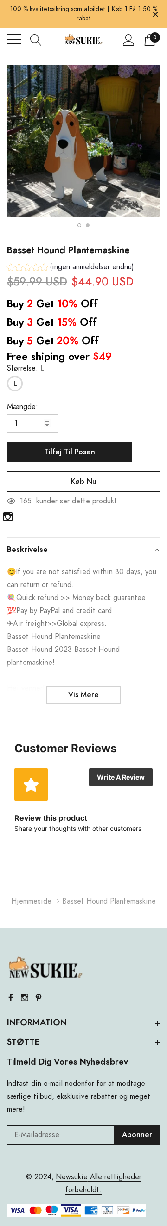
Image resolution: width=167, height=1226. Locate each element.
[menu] (14, 39)
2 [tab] (88, 225)
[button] (70, 268)
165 (26, 501)
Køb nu (83, 481)
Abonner (137, 1135)
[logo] (84, 39)
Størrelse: (25, 368)
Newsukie (72, 1177)
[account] (129, 39)
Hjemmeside (31, 901)
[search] (36, 39)
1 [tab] (79, 225)
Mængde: (22, 406)
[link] (8, 516)
